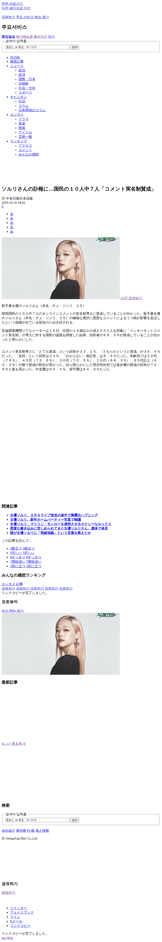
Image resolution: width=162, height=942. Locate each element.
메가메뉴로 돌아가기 (31, 36)
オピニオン (18, 97)
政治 (22, 70)
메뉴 (10, 938)
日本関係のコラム (32, 110)
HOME (15, 57)
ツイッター (18, 908)
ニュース (17, 66)
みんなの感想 (29, 154)
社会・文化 (27, 88)
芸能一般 (25, 136)
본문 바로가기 (12, 3)
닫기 (51, 36)
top (4, 938)
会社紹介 (8, 830)
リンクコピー (20, 925)
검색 (74, 47)
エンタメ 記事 (12, 584)
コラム (24, 106)
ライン (15, 917)
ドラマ (24, 119)
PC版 (31, 830)
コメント (25, 150)
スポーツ (25, 92)
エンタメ (17, 114)
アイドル (25, 132)
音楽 (22, 123)
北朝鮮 (24, 83)
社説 (22, 101)
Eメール (16, 921)
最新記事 (17, 61)
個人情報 (42, 830)
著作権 (21, 830)
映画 (22, 128)
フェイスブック (22, 912)
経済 (22, 75)
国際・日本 (27, 79)
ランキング (18, 141)
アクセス (25, 145)
